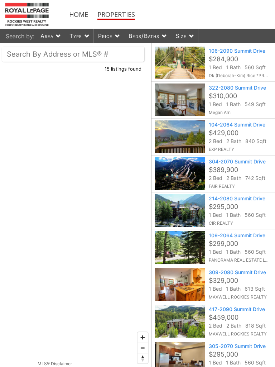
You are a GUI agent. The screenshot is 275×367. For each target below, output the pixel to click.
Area (46, 35)
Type (75, 35)
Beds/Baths (144, 35)
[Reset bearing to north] (143, 358)
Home (78, 14)
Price (105, 35)
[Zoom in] (143, 337)
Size (181, 35)
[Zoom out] (143, 348)
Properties (116, 14)
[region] (75, 205)
